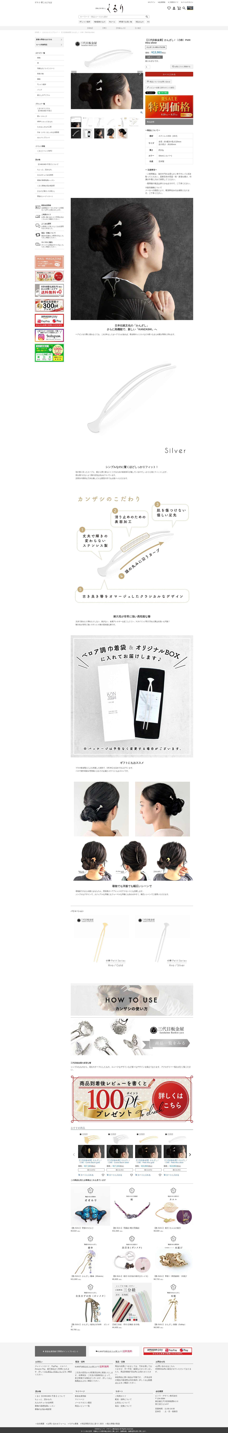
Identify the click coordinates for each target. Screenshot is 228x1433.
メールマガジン (187, 2)
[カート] (179, 8)
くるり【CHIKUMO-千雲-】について (50, 1396)
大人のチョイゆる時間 (45, 175)
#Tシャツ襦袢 (85, 22)
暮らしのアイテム (43, 95)
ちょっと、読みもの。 (45, 170)
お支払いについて (122, 1403)
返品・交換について (123, 1406)
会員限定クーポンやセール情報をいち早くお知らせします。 (52, 207)
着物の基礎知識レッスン (46, 180)
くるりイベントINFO (44, 151)
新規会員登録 (80, 1396)
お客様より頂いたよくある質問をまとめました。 (52, 226)
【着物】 (90, 28)
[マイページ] (174, 8)
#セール (112, 22)
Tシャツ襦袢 (41, 84)
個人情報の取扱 (113, 1424)
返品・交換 (120, 1362)
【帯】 (104, 28)
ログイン (152, 2)
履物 (38, 79)
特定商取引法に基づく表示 (93, 1424)
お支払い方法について (55, 1372)
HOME (37, 32)
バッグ (39, 90)
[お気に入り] (169, 8)
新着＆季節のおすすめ (44, 39)
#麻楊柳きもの (99, 22)
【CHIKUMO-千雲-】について (47, 164)
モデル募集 (73, 1424)
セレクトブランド (43, 137)
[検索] (184, 8)
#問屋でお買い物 (125, 22)
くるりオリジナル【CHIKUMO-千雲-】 (44, 110)
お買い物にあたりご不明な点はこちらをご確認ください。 (52, 217)
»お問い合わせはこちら (165, 1366)
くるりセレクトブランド (50, 32)
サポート (119, 1391)
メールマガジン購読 (83, 1403)
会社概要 (159, 1391)
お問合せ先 (160, 1362)
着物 (38, 58)
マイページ (80, 1391)
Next (140, 73)
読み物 (38, 1391)
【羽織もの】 (120, 28)
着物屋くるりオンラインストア (115, 8)
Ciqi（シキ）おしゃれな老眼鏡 (48, 132)
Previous (74, 73)
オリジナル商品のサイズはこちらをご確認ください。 (52, 244)
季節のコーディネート (45, 196)
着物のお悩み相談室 (43, 1409)
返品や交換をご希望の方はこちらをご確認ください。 (52, 235)
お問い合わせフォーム (57, 1424)
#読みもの (140, 22)
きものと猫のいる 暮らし (46, 191)
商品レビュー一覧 (82, 1406)
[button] (74, 1155)
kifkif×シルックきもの (44, 122)
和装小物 (40, 74)
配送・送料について (123, 1399)
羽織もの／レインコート (46, 68)
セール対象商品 (41, 45)
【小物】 (138, 28)
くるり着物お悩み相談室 (46, 186)
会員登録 (162, 2)
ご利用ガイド (173, 2)
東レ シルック (42, 116)
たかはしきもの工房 (44, 127)
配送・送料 (80, 1362)
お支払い (39, 1362)
